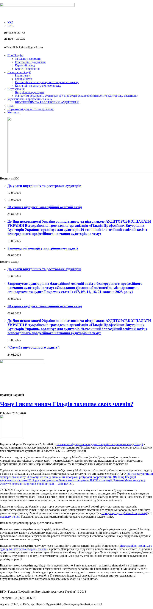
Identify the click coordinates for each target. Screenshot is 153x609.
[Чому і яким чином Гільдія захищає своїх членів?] (12, 437)
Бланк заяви (22, 75)
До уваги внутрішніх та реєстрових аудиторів (44, 186)
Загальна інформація (28, 58)
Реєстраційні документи (30, 62)
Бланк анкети (23, 78)
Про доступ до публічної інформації (124, 513)
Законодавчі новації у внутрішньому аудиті (42, 248)
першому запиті (10, 516)
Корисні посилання (27, 68)
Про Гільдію (15, 55)
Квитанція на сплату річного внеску (38, 85)
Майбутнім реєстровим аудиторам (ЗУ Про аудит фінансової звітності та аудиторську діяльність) (76, 95)
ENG (10, 25)
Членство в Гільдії (19, 72)
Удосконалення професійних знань (29, 99)
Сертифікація (15, 88)
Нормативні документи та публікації (30, 109)
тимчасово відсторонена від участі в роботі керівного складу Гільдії (100, 444)
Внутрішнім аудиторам (29, 92)
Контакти (13, 112)
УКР (10, 22)
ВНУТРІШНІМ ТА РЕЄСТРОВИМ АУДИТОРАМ (47, 102)
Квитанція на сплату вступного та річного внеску (47, 82)
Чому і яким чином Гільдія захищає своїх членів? (66, 404)
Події (10, 105)
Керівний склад (25, 65)
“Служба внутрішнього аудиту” (33, 347)
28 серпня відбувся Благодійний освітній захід (44, 207)
